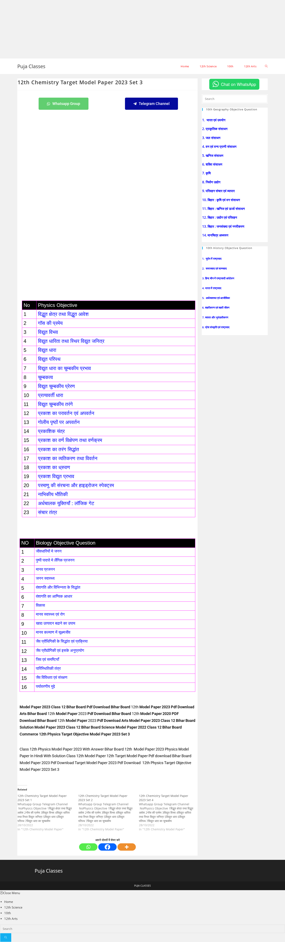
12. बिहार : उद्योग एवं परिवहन (220, 217)
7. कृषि (207, 173)
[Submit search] (5, 937)
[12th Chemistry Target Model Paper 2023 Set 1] (48, 812)
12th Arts (11, 918)
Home (8, 902)
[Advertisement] (125, 29)
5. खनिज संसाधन (213, 155)
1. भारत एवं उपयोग (214, 120)
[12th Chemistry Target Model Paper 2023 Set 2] (108, 812)
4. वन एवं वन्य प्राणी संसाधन (219, 146)
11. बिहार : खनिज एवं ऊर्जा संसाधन (224, 208)
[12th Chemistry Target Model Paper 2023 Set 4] (169, 812)
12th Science (13, 907)
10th (7, 913)
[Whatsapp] (88, 847)
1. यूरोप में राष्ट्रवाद (212, 258)
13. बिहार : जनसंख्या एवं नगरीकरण (223, 226)
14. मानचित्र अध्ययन (215, 235)
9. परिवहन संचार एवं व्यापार (219, 191)
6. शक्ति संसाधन (212, 164)
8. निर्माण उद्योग (211, 182)
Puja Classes (31, 66)
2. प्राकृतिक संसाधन (215, 128)
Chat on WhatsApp (238, 84)
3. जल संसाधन (211, 137)
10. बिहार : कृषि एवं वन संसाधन (221, 200)
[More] (126, 847)
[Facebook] (107, 847)
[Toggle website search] (266, 66)
